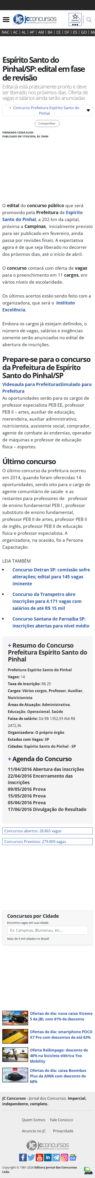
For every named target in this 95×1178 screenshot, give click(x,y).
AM (41, 32)
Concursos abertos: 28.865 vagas (33, 830)
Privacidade (63, 1131)
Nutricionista (20, 697)
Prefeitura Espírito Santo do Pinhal (40, 669)
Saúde (57, 711)
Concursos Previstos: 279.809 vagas (35, 841)
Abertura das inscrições (46, 769)
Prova (27, 789)
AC (15, 32)
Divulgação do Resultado (47, 809)
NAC (5, 32)
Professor (57, 690)
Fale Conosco (61, 1119)
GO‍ (84, 32)
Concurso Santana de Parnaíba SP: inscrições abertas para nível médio (50, 622)
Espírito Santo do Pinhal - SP (50, 746)
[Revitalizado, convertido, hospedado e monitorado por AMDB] (88, 1170)
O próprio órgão (49, 732)
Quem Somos (33, 1119)
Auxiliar (75, 690)
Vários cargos (34, 690)
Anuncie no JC (34, 1131)
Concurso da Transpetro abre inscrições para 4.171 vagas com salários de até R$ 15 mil (47, 601)
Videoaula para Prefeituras (31, 384)
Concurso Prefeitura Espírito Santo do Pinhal (44, 110)
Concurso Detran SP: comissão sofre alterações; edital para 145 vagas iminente (51, 577)
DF (67, 32)
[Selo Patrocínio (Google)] (75, 19)
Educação (16, 711)
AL (24, 32)
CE (58, 32)
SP (47, 739)
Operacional (38, 711)
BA (50, 32)
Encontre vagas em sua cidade (27, 923)
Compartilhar (47, 123)
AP (32, 32)
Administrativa (56, 704)
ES (75, 32)
